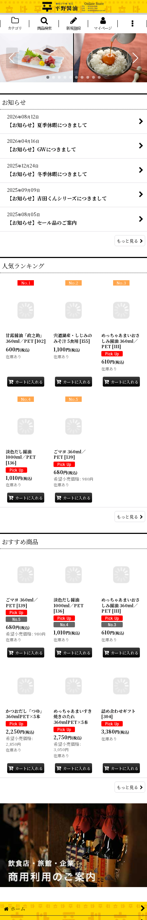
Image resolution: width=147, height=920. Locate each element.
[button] (44, 24)
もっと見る (127, 241)
